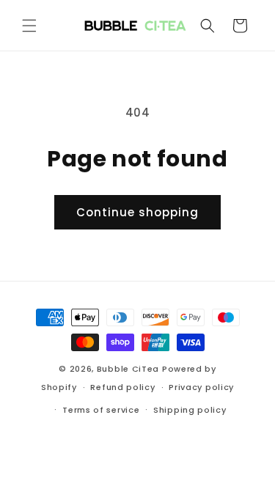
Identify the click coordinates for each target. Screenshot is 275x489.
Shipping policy (190, 410)
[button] (29, 26)
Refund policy (122, 387)
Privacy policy (201, 387)
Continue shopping (137, 212)
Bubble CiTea (128, 369)
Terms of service (100, 410)
